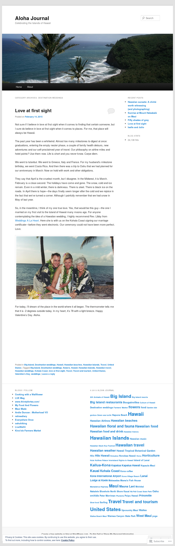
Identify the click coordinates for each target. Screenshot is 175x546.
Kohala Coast (41, 370)
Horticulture (151, 455)
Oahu (155, 491)
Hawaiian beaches (73, 364)
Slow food (94, 502)
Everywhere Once (24, 419)
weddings (35, 373)
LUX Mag (20, 398)
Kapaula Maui (148, 465)
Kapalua (116, 465)
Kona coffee (126, 471)
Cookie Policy (68, 540)
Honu (139, 456)
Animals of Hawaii (102, 397)
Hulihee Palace (101, 460)
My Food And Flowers (26, 405)
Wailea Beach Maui (98, 516)
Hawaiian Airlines (100, 420)
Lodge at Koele (99, 480)
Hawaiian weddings (24, 370)
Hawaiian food (146, 426)
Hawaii (60, 364)
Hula (92, 460)
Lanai (144, 476)
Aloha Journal (32, 18)
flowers (66, 367)
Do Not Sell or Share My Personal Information (112, 534)
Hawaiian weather (103, 450)
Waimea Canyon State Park (121, 516)
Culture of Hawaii (147, 402)
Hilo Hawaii (102, 455)
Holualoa (114, 456)
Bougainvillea (131, 402)
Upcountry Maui (130, 510)
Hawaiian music (138, 438)
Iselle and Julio (136, 127)
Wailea (143, 510)
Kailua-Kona (100, 464)
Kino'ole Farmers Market (28, 430)
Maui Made (20, 408)
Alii (91, 397)
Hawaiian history (131, 431)
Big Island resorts (140, 397)
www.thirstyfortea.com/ (27, 401)
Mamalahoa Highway (99, 486)
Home (19, 86)
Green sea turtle (104, 415)
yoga (154, 516)
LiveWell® (20, 427)
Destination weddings (45, 364)
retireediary (21, 416)
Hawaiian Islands (91, 364)
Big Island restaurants (106, 402)
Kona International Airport (105, 476)
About (30, 86)
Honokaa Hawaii (127, 455)
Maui (114, 486)
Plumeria (120, 495)
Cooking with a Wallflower (29, 394)
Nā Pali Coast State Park (141, 491)
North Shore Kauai (120, 491)
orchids (94, 495)
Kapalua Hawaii (131, 465)
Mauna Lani (127, 486)
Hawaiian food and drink (106, 431)
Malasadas (114, 480)
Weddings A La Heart (27, 220)
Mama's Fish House (130, 480)
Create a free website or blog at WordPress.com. (65, 534)
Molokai (140, 486)
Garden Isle (152, 407)
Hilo (92, 455)
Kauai (94, 470)
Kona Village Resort (131, 476)
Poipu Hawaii (131, 495)
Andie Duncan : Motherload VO (31, 412)
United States (98, 370)
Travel (103, 364)
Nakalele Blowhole (100, 491)
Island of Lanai (142, 460)
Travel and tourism (82, 370)
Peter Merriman (108, 495)
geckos (93, 415)
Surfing (103, 502)
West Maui (144, 515)
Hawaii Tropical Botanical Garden (136, 450)
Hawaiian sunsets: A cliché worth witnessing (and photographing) (142, 105)
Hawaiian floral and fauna (112, 426)
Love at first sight (33, 110)
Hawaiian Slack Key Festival (102, 445)
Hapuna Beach (119, 415)
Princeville (145, 495)
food (143, 407)
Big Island (29, 364)
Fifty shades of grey (138, 120)
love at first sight (57, 370)
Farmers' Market (121, 407)
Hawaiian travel (103, 367)
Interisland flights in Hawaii (121, 460)
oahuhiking (21, 423)
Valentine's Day (22, 373)
